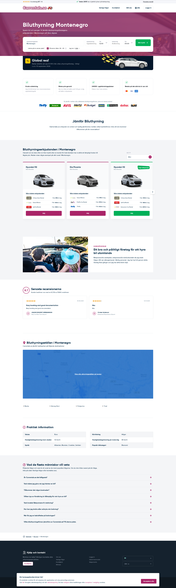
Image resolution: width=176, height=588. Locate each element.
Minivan (58, 565)
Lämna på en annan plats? (36, 48)
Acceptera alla (148, 581)
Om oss (58, 557)
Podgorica (80, 406)
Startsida (28, 536)
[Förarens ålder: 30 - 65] (48, 48)
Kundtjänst (116, 8)
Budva (27, 406)
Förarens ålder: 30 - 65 (57, 48)
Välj (43, 213)
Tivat (105, 406)
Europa (36, 536)
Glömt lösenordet (94, 559)
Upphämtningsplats (32, 42)
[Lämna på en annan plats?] (26, 48)
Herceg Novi (55, 406)
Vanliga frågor (104, 8)
